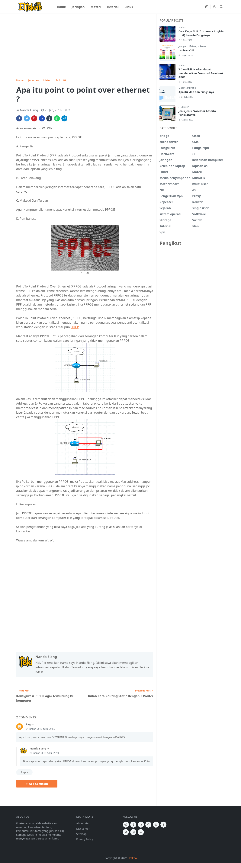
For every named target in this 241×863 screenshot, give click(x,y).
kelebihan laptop (172, 166)
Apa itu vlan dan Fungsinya (196, 92)
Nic (161, 190)
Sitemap (81, 834)
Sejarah (165, 208)
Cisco (196, 136)
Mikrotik (202, 46)
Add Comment (38, 783)
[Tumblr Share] (49, 118)
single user (200, 208)
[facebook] (163, 825)
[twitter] (126, 832)
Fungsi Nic (167, 148)
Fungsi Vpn (200, 148)
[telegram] (126, 825)
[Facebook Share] (19, 118)
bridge (164, 136)
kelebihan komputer (207, 160)
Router (197, 202)
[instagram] (207, 7)
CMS (195, 142)
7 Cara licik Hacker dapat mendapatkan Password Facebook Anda (200, 73)
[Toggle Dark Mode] (214, 7)
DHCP (75, 327)
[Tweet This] (27, 118)
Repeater (166, 202)
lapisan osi (200, 166)
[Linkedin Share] (42, 118)
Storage (165, 220)
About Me (82, 823)
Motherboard (169, 184)
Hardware (166, 154)
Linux (163, 172)
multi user (200, 184)
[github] (141, 832)
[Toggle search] (221, 7)
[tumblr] (133, 825)
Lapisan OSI (186, 50)
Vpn (162, 232)
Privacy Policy (84, 839)
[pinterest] (148, 825)
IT (179, 106)
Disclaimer (83, 828)
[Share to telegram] (64, 118)
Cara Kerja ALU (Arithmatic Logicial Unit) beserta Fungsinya (201, 33)
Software (199, 214)
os (194, 190)
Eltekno (132, 858)
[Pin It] (34, 118)
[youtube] (156, 825)
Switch (197, 220)
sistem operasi (170, 214)
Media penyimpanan (175, 178)
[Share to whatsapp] (57, 118)
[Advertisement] (84, 47)
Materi (181, 27)
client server (168, 142)
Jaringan (183, 46)
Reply (24, 772)
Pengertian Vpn (171, 196)
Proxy (196, 196)
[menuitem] (61, 7)
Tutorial (165, 226)
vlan (195, 226)
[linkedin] (141, 825)
